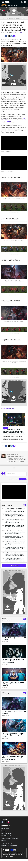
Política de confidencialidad (9, 845)
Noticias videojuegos (10, 18)
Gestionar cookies (6, 843)
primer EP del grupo (8, 121)
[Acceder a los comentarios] (14, 36)
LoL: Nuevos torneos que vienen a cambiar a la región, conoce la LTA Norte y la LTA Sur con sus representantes (15, 549)
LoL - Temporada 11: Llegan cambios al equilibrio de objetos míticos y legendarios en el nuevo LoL (13, 431)
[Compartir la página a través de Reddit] (11, 36)
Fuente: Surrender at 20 (7, 408)
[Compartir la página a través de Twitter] (9, 36)
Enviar (23, 479)
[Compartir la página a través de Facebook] (6, 36)
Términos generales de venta (9, 838)
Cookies (3, 840)
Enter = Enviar (14, 479)
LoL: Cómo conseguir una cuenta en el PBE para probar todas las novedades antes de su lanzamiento (12, 758)
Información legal (6, 835)
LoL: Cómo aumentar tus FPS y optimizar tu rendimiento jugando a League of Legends (13, 735)
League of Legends (19, 18)
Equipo (3, 831)
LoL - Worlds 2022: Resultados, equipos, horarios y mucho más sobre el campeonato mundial (13, 661)
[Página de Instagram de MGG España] (8, 822)
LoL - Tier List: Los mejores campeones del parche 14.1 (14, 638)
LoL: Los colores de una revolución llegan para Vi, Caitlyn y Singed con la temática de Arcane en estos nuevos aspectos (15, 532)
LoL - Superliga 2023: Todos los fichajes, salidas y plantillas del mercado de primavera (13, 684)
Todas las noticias (14, 565)
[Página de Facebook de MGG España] (2, 822)
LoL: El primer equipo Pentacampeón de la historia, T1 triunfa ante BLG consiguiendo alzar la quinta (14, 543)
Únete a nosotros (6, 833)
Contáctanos (5, 828)
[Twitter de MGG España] (5, 822)
